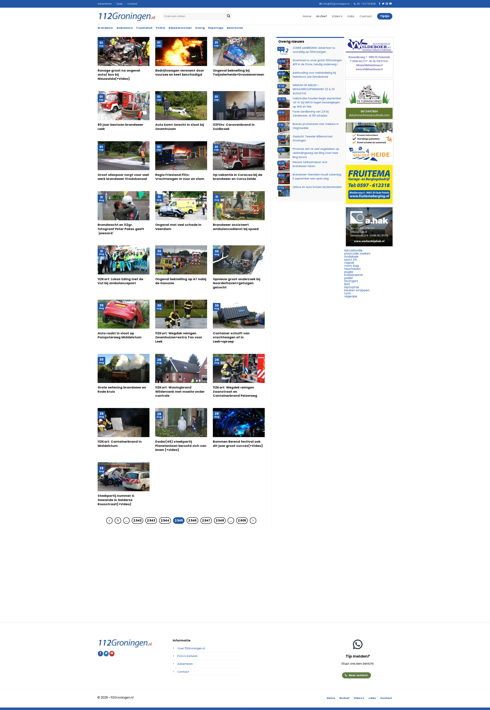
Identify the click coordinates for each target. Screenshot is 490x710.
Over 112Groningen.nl (191, 648)
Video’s (337, 16)
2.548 (220, 520)
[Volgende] (253, 520)
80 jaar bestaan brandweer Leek (120, 127)
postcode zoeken (357, 253)
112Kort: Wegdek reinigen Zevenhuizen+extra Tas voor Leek (178, 337)
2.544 (165, 520)
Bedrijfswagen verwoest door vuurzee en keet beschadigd (179, 73)
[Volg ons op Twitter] (383, 3)
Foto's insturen (187, 656)
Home (307, 16)
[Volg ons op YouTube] (390, 3)
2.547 (206, 520)
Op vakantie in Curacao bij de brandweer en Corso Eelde (237, 177)
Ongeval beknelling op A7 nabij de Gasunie (180, 281)
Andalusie (351, 256)
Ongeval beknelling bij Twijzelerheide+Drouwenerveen (238, 73)
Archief (321, 16)
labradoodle (353, 250)
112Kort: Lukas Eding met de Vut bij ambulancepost (120, 281)
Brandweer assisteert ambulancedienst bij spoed (236, 227)
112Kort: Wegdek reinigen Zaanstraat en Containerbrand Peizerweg (235, 391)
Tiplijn (119, 3)
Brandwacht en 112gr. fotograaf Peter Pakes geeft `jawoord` (121, 229)
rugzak (349, 262)
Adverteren (105, 3)
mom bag (351, 266)
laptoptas (351, 287)
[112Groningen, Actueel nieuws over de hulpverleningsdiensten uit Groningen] (127, 16)
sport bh (350, 259)
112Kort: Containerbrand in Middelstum (120, 444)
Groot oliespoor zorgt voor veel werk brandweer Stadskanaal (123, 177)
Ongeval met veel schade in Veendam (178, 227)
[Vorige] (109, 520)
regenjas (350, 296)
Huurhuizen (352, 269)
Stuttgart (351, 281)
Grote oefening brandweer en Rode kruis (122, 389)
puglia (348, 272)
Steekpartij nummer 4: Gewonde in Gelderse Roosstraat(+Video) (116, 500)
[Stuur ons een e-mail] (387, 3)
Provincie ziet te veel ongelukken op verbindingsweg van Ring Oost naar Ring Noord (316, 153)
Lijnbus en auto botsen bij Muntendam (317, 187)
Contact (132, 3)
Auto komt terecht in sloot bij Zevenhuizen (179, 127)
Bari (347, 284)
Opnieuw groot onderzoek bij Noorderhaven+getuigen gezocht (236, 283)
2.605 (242, 520)
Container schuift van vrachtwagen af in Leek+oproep (231, 337)
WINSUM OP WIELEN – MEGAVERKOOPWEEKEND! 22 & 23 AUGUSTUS (314, 89)
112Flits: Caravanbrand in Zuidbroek (234, 127)
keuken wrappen (357, 290)
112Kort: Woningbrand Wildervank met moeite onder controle (180, 391)
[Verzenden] (228, 16)
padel (348, 278)
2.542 (137, 520)
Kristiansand (353, 275)
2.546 (192, 520)
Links (350, 16)
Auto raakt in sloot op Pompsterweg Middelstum (119, 335)
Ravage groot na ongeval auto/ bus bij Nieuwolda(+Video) (119, 75)
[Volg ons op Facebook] (379, 3)
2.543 (151, 520)
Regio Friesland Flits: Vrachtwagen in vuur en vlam (179, 177)
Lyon (347, 293)
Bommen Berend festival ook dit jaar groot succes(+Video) (238, 444)
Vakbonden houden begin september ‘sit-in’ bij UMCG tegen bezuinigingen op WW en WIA (317, 102)
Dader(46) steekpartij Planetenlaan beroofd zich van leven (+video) (180, 446)
